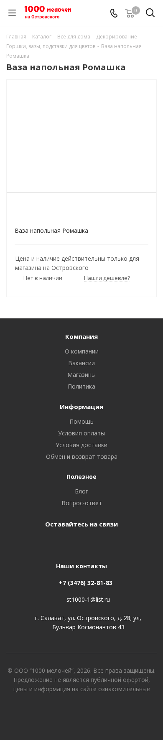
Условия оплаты (81, 433)
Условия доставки (81, 445)
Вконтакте (69, 543)
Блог (81, 491)
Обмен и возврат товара (81, 456)
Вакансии (81, 363)
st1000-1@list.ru (88, 599)
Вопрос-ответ (81, 503)
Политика (81, 386)
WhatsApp (90, 543)
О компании (82, 351)
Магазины (81, 375)
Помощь (81, 421)
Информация (81, 406)
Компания (81, 336)
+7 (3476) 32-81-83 (85, 583)
